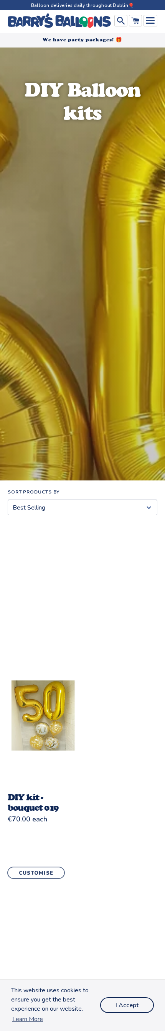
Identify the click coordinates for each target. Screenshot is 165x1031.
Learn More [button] (27, 1019)
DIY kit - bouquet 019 (33, 802)
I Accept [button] (127, 1005)
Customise (36, 873)
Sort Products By (33, 492)
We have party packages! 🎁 (82, 40)
